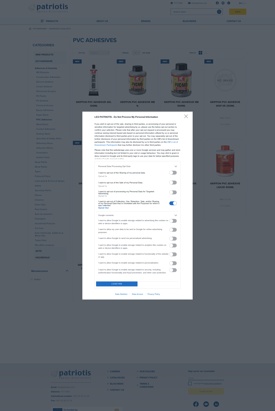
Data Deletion (121, 294)
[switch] (173, 173)
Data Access (137, 294)
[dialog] (137, 206)
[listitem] (137, 166)
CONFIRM (117, 284)
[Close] (187, 117)
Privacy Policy (154, 294)
